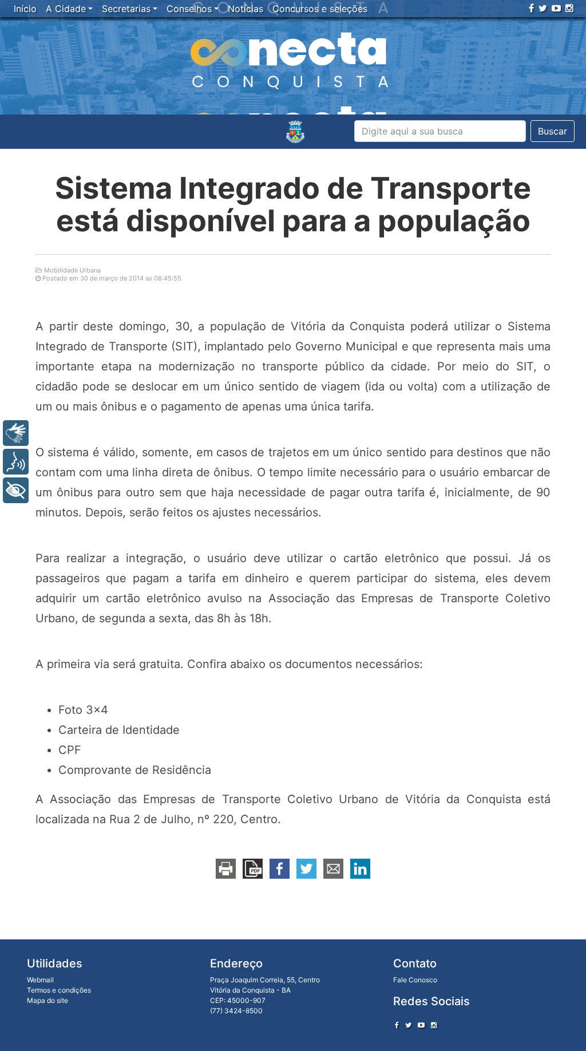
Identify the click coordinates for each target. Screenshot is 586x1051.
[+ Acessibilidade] (16, 490)
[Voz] (16, 462)
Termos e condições (59, 990)
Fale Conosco (415, 979)
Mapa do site (47, 1000)
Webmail (40, 979)
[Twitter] (543, 8)
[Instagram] (569, 8)
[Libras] (16, 433)
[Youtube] (556, 8)
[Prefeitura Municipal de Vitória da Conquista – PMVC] (295, 131)
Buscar (552, 131)
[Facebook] (531, 8)
